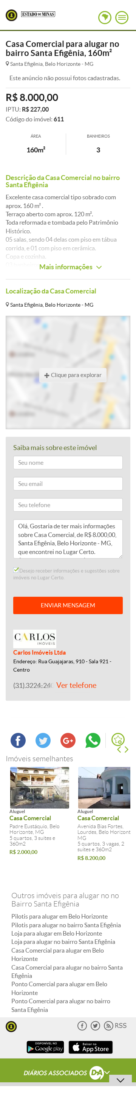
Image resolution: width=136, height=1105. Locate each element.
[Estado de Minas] (38, 13)
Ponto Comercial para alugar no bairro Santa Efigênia (60, 1005)
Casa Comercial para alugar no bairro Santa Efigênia (67, 971)
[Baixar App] (45, 1054)
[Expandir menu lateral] (121, 17)
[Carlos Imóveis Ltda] (34, 638)
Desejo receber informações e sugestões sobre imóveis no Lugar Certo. (66, 574)
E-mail (24, 485)
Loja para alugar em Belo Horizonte (56, 933)
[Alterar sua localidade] (104, 17)
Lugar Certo (11, 15)
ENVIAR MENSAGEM (68, 605)
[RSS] (115, 1029)
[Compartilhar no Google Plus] (68, 745)
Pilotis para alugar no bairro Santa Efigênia (66, 925)
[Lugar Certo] (11, 1025)
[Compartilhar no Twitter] (43, 745)
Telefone (26, 506)
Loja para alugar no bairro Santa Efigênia (63, 941)
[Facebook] (82, 1029)
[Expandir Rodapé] (68, 1074)
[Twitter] (95, 1029)
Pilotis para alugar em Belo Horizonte (59, 916)
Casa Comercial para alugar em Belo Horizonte (57, 954)
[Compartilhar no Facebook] (18, 745)
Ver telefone (76, 685)
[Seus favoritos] (118, 739)
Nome (24, 463)
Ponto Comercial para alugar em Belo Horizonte (59, 988)
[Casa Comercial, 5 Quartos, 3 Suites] (40, 788)
